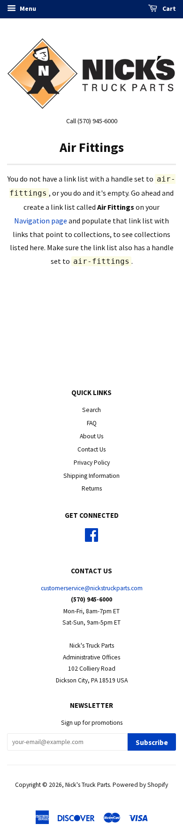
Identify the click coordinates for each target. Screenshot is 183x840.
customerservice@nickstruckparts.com (92, 588)
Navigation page (40, 220)
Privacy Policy (92, 463)
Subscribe (152, 742)
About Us (91, 436)
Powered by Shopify (140, 785)
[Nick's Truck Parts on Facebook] (91, 538)
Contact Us (91, 449)
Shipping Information (91, 476)
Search (91, 410)
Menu (27, 8)
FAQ (92, 423)
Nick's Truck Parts (87, 785)
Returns (92, 488)
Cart (168, 8)
